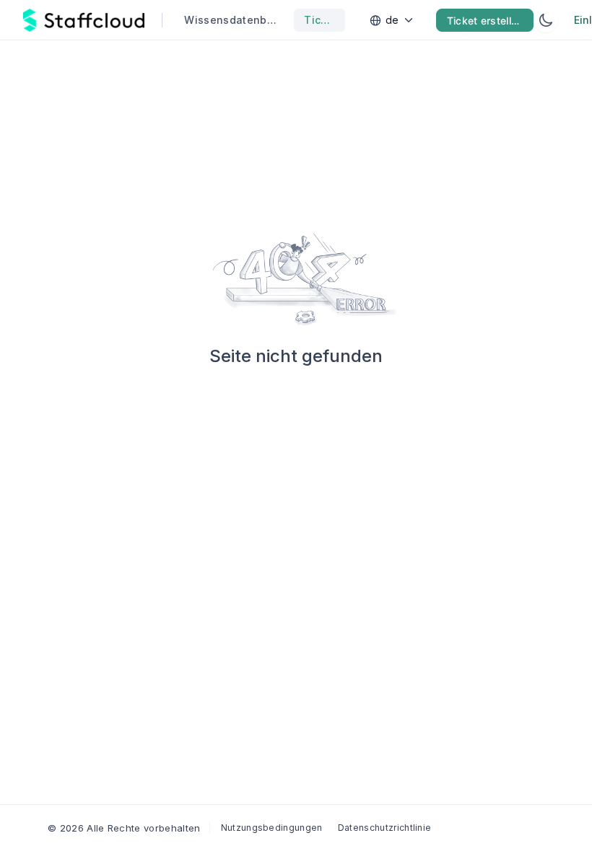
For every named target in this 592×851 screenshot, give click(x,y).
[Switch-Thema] (546, 20)
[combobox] (393, 20)
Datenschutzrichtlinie (385, 827)
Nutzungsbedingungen (272, 827)
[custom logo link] (83, 20)
